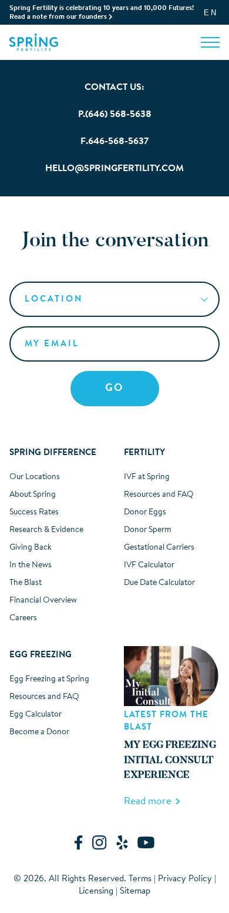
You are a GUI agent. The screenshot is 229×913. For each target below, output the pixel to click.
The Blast (25, 583)
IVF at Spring (147, 477)
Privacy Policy (185, 879)
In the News (30, 565)
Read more (150, 802)
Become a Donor (39, 732)
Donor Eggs (145, 513)
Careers (23, 618)
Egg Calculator (35, 715)
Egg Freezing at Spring (49, 679)
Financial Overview (43, 601)
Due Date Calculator (159, 583)
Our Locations (34, 477)
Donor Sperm (147, 530)
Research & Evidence (46, 530)
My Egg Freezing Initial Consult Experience (170, 761)
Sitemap (135, 891)
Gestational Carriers (159, 548)
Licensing (96, 891)
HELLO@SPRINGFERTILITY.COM (114, 168)
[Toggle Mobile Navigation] (210, 41)
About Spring (32, 495)
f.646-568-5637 (114, 141)
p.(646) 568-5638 (114, 114)
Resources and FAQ (159, 495)
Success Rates (34, 513)
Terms (140, 879)
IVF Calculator (149, 565)
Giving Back (30, 548)
